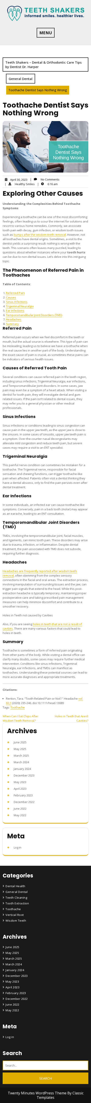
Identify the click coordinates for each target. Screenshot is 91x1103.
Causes (11, 297)
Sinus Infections (16, 302)
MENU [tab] (45, 32)
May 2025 (20, 749)
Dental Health (15, 886)
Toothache (17, 707)
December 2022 (24, 802)
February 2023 (23, 795)
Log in (17, 847)
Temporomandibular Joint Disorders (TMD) (34, 315)
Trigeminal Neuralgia (20, 306)
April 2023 (20, 789)
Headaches (13, 319)
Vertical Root (15, 915)
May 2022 (20, 815)
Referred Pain (15, 293)
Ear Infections (15, 311)
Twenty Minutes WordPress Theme (37, 1093)
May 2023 (20, 782)
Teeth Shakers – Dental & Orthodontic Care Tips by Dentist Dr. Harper (43, 64)
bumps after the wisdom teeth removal (40, 235)
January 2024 (22, 769)
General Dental (20, 78)
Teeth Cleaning (16, 898)
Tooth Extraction (17, 903)
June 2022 (20, 809)
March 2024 (21, 762)
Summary (12, 324)
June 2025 (20, 742)
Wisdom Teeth (16, 921)
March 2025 (21, 755)
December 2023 (24, 775)
